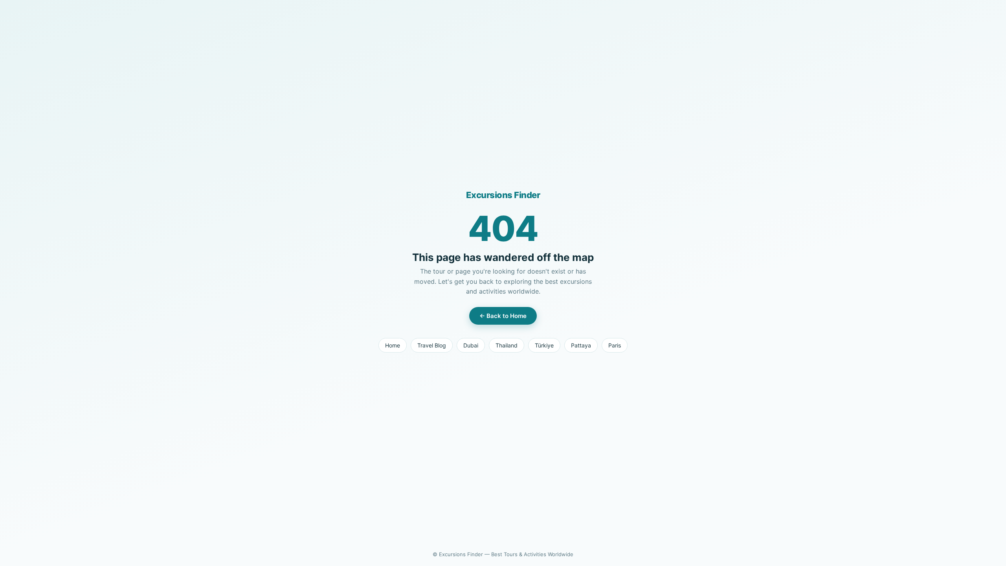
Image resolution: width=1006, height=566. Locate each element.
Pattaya (581, 345)
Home (392, 345)
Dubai (470, 345)
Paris (614, 345)
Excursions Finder (503, 195)
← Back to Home (503, 316)
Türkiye (544, 345)
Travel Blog (431, 345)
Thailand (507, 345)
